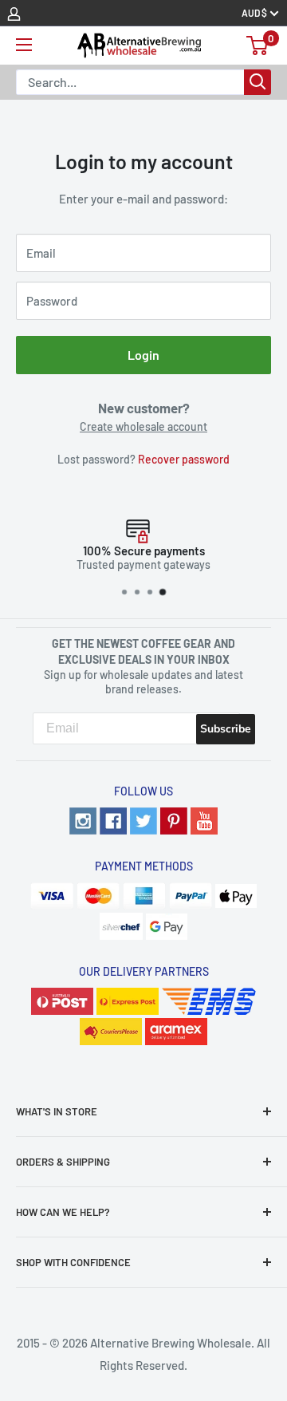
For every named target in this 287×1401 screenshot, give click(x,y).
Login (143, 354)
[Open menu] (24, 44)
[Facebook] (113, 818)
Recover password (184, 459)
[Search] (257, 82)
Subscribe (225, 728)
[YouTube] (204, 818)
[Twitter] (143, 818)
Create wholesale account (143, 426)
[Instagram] (82, 818)
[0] (258, 45)
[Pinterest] (173, 818)
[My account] (14, 13)
